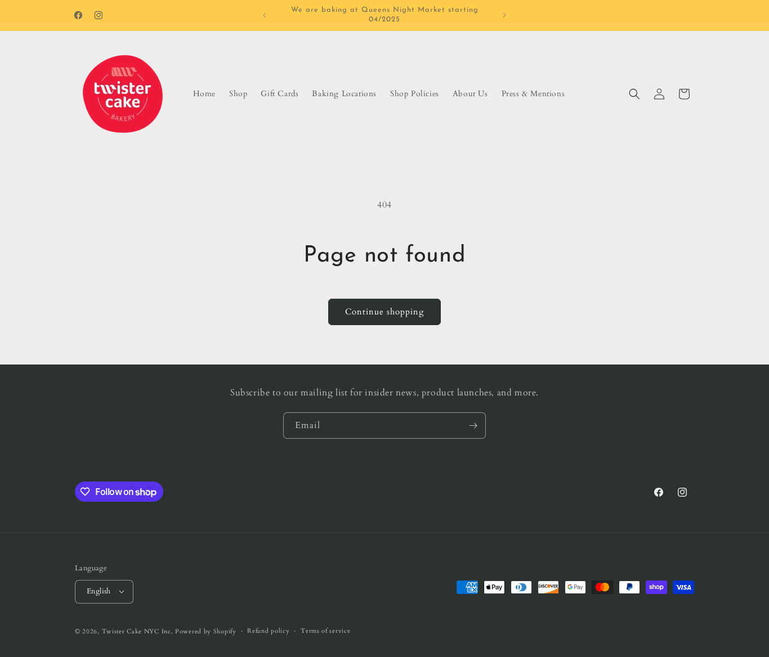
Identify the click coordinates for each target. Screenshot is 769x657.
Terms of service (325, 630)
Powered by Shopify (205, 631)
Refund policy (268, 630)
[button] (634, 94)
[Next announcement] (504, 15)
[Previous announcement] (264, 15)
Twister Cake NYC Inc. (137, 631)
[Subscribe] (472, 425)
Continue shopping (384, 311)
